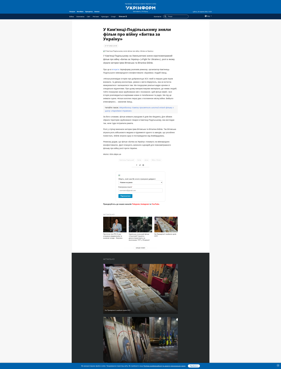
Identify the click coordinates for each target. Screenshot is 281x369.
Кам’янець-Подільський (126, 160)
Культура (104, 16)
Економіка (80, 16)
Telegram (136, 204)
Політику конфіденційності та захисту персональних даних (164, 366)
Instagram (145, 204)
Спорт (113, 16)
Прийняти (194, 366)
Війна (71, 16)
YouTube (155, 204)
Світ (88, 16)
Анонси (96, 12)
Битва (139, 160)
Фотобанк (80, 12)
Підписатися (125, 196)
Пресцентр (89, 12)
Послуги (72, 12)
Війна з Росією (156, 160)
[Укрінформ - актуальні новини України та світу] (140, 7)
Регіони (96, 16)
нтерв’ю (115, 69)
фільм (146, 160)
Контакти (157, 16)
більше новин (140, 248)
